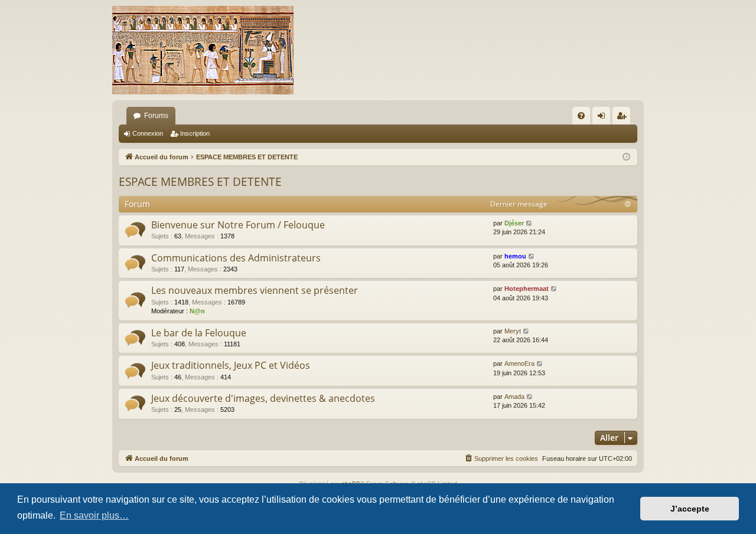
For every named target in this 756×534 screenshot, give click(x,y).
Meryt (512, 331)
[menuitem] (581, 116)
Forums (156, 116)
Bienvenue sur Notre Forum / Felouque (238, 224)
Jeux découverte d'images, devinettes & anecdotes (263, 398)
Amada (514, 396)
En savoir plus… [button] (94, 515)
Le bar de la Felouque (198, 332)
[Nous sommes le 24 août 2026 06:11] (626, 157)
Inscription (195, 133)
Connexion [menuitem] (603, 118)
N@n (197, 310)
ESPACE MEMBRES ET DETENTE (200, 181)
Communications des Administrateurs (236, 257)
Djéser (514, 223)
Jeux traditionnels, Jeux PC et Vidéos (230, 365)
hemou (515, 256)
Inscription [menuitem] (623, 118)
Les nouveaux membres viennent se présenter (254, 290)
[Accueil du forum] (203, 50)
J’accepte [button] (689, 508)
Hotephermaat (526, 288)
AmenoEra (519, 363)
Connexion (147, 133)
